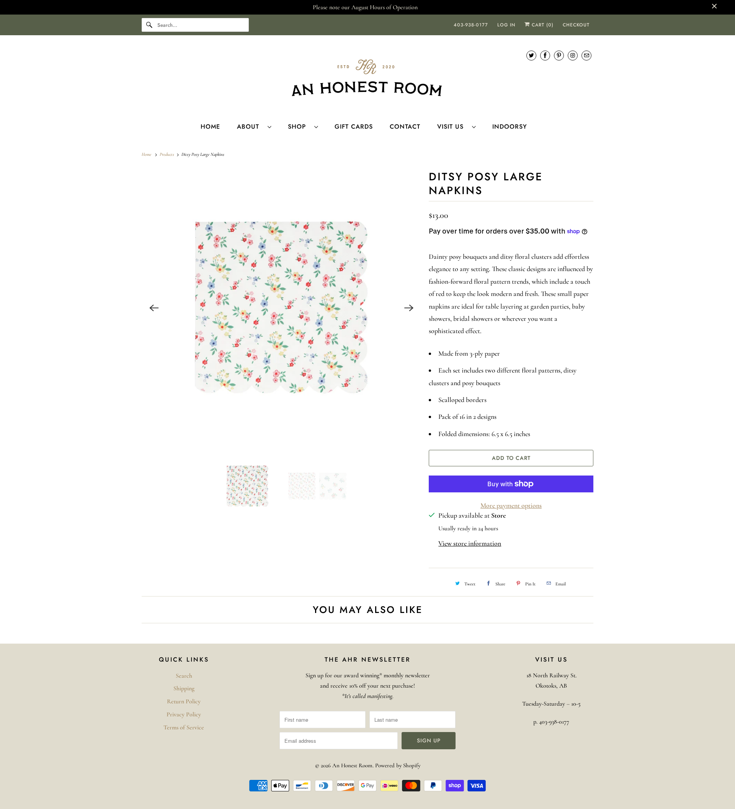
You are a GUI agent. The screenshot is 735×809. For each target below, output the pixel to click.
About (250, 126)
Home (210, 126)
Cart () (542, 24)
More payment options (511, 505)
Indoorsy (509, 126)
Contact (405, 126)
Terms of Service (183, 727)
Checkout (576, 24)
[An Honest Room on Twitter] (531, 55)
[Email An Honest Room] (586, 55)
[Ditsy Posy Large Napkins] (281, 308)
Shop (299, 126)
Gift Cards (354, 126)
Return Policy (184, 701)
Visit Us (452, 126)
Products (167, 154)
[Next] (408, 307)
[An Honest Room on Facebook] (545, 55)
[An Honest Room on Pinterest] (559, 55)
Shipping (183, 688)
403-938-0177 (471, 24)
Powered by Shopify (397, 765)
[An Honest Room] (367, 78)
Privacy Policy (184, 714)
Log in (506, 24)
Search (184, 676)
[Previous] (153, 307)
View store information (469, 543)
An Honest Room (352, 765)
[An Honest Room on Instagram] (573, 55)
